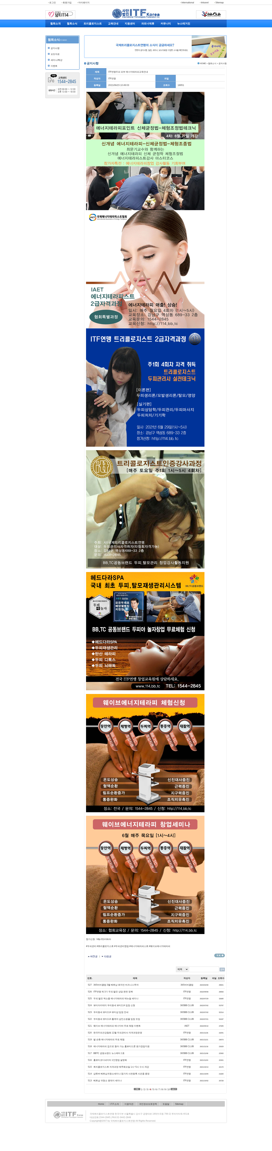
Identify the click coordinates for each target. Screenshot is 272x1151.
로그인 (52, 2)
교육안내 (113, 23)
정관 (55, 42)
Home (101, 1104)
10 (168, 1089)
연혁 (55, 38)
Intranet (204, 2)
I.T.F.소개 (114, 1104)
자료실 (163, 38)
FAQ (130, 30)
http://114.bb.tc (104, 939)
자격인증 (91, 34)
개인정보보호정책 (148, 1104)
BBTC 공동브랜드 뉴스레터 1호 (109, 1053)
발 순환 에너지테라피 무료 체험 (109, 1039)
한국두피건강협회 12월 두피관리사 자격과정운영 (117, 1032)
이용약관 (129, 1104)
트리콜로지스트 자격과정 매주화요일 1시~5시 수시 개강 (121, 1067)
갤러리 (163, 34)
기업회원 (146, 42)
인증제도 (146, 34)
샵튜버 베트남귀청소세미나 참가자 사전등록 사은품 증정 (121, 1073)
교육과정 (113, 30)
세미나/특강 (56, 60)
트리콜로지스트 (93, 23)
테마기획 (183, 34)
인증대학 (113, 42)
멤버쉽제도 (146, 30)
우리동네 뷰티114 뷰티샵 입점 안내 (110, 1012)
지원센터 (130, 23)
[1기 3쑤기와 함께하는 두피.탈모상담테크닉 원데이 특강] (93, 956)
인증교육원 (113, 38)
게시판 (163, 30)
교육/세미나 (72, 38)
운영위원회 (55, 50)
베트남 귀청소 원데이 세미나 (107, 1080)
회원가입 (67, 2)
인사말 (55, 30)
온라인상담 (129, 34)
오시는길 (55, 54)
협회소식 (72, 23)
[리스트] (219, 955)
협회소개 (55, 23)
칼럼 (184, 38)
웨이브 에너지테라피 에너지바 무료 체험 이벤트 (117, 1026)
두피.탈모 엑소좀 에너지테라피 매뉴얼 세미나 (115, 998)
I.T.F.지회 (113, 34)
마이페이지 (84, 2)
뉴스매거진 (183, 23)
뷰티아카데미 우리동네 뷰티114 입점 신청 (114, 1005)
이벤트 (72, 42)
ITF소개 (55, 34)
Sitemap (219, 2)
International (187, 2)
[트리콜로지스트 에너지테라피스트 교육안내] (106, 956)
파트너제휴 (147, 23)
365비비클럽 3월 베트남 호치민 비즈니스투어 (116, 985)
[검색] (222, 969)
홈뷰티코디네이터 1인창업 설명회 (110, 1060)
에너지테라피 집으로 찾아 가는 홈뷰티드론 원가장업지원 (121, 1046)
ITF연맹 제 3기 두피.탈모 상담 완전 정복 (113, 991)
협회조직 (55, 46)
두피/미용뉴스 (184, 30)
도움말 (166, 1104)
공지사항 (72, 30)
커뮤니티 (166, 23)
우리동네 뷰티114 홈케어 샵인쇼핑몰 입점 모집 (116, 1019)
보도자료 (72, 34)
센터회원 (146, 38)
